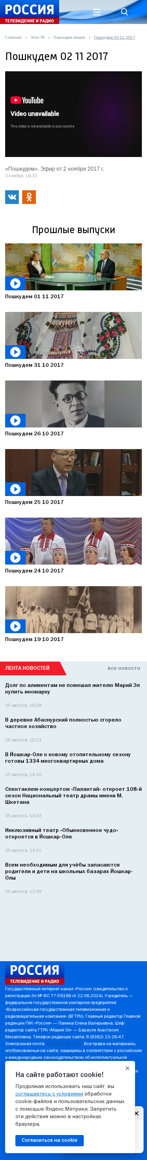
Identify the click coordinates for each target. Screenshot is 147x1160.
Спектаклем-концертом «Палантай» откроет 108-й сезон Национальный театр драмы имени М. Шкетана (73, 796)
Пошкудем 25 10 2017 (34, 502)
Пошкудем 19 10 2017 (34, 639)
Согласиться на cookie (50, 1140)
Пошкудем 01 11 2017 (34, 296)
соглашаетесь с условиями (49, 1094)
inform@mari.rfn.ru (64, 1044)
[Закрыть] (127, 1068)
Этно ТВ (37, 37)
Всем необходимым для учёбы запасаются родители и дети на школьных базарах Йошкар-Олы (69, 872)
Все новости (124, 668)
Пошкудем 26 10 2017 (34, 434)
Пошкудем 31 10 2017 (34, 365)
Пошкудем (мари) (69, 37)
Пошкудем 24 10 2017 (34, 571)
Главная (13, 37)
